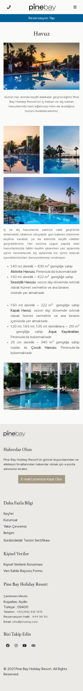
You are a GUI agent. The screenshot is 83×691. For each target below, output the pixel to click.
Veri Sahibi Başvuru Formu (23, 571)
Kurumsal (10, 520)
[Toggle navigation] (75, 7)
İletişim (9, 533)
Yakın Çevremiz (15, 526)
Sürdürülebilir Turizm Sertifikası (27, 540)
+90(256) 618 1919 (29, 611)
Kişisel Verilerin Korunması (23, 564)
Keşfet (9, 513)
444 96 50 (40, 616)
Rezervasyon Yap (42, 18)
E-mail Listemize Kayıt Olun (41, 479)
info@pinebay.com (25, 621)
